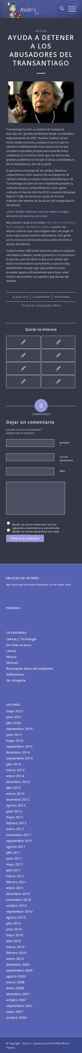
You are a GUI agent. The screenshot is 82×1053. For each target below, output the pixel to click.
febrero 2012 (16, 823)
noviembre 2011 (18, 835)
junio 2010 (14, 929)
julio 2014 (13, 764)
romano (65, 297)
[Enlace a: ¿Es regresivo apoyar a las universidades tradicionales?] (23, 381)
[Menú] (70, 9)
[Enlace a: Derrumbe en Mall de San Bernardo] (58, 342)
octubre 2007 (16, 1000)
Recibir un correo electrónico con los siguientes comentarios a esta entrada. (36, 526)
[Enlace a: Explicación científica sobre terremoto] (23, 368)
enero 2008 (15, 988)
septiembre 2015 (19, 746)
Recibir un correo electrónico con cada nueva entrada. (35, 533)
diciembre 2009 (18, 964)
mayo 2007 (14, 1011)
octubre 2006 (16, 1017)
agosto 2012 (16, 805)
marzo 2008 (15, 982)
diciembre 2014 (18, 752)
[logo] (34, 9)
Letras (11, 651)
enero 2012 (15, 829)
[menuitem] (59, 9)
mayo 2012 (14, 817)
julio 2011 (13, 852)
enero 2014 (15, 776)
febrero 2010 (16, 952)
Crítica (56, 305)
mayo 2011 (14, 864)
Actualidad (43, 305)
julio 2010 (13, 923)
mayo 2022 (14, 711)
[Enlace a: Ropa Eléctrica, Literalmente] (58, 368)
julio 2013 (13, 787)
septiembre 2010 (19, 911)
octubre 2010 (16, 905)
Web (62, 471)
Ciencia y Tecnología (21, 639)
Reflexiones (15, 674)
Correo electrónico (66, 460)
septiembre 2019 (19, 728)
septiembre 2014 (19, 758)
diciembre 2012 (18, 799)
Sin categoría (15, 680)
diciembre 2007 (18, 994)
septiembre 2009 (19, 970)
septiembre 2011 (19, 840)
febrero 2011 (16, 882)
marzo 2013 (15, 793)
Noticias (41, 31)
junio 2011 (14, 858)
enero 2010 (15, 958)
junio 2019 (14, 734)
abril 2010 (13, 941)
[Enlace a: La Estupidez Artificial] (58, 381)
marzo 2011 (15, 876)
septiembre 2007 (19, 1005)
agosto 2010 (16, 917)
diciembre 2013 (18, 781)
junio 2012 (14, 811)
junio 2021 (14, 717)
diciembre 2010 (18, 893)
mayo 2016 (14, 740)
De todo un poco (18, 645)
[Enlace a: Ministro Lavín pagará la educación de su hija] (58, 355)
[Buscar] (59, 9)
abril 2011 (13, 870)
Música (11, 656)
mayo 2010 (14, 935)
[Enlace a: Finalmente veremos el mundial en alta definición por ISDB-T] (23, 342)
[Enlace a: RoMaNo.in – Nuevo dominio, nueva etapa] (23, 355)
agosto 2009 (16, 976)
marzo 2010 (15, 947)
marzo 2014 (15, 770)
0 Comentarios (41, 297)
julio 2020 (13, 723)
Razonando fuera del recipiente (29, 668)
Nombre (65, 444)
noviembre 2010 (18, 899)
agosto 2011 (16, 846)
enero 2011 (15, 888)
